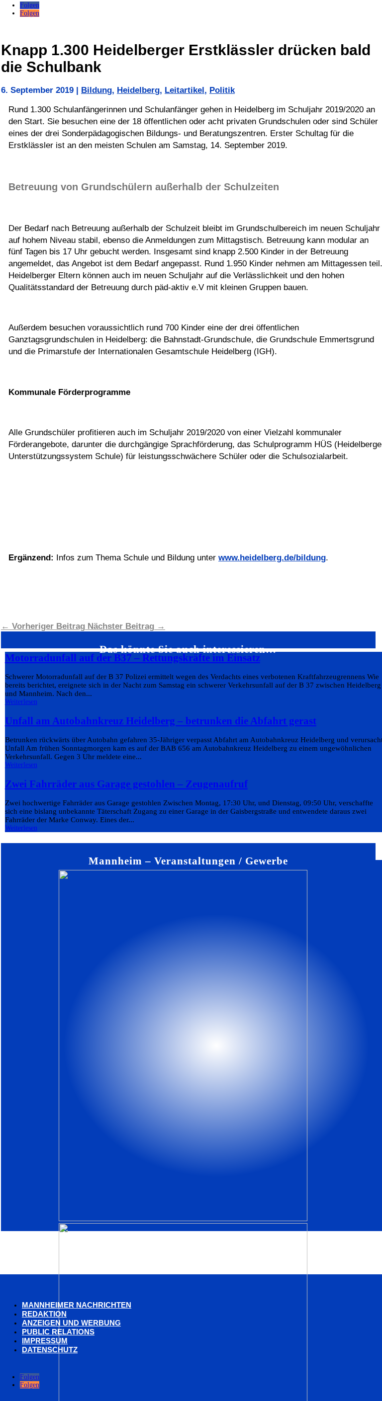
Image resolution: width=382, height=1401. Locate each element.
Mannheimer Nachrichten (76, 1305)
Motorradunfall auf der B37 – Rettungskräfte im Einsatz (132, 658)
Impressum (45, 1340)
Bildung (96, 90)
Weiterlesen (21, 701)
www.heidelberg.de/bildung (272, 557)
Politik (222, 90)
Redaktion (44, 1314)
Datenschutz (50, 1349)
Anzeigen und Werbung (71, 1323)
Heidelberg (138, 90)
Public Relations (58, 1331)
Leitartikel (184, 90)
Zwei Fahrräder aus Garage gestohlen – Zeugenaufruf (126, 784)
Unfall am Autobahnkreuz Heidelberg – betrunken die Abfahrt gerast (160, 721)
